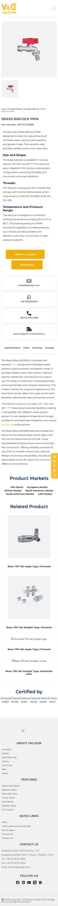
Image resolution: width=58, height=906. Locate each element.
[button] (54, 8)
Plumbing (27, 109)
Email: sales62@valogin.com (15, 867)
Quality (5, 753)
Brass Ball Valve (9, 793)
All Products (8, 809)
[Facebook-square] (17, 882)
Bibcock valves (9, 789)
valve (14, 364)
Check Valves (8, 797)
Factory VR (7, 834)
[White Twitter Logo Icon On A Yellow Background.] (54, 461)
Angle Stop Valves (11, 786)
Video (26, 347)
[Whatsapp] (54, 475)
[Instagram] (40, 882)
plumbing (7, 424)
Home (4, 109)
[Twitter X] (34, 882)
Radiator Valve (9, 805)
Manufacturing (9, 757)
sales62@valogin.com (29, 285)
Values (5, 773)
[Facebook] (54, 470)
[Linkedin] (23, 882)
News (4, 822)
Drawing (37, 347)
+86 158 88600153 (29, 301)
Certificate (7, 765)
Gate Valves (7, 801)
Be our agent (8, 830)
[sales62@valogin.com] (29, 281)
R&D (4, 769)
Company (7, 749)
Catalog (49, 347)
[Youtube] (29, 882)
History (5, 761)
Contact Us (7, 838)
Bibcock (36, 109)
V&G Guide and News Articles (16, 826)
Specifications (12, 347)
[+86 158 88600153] (29, 297)
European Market (15, 109)
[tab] (10, 89)
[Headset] (54, 456)
